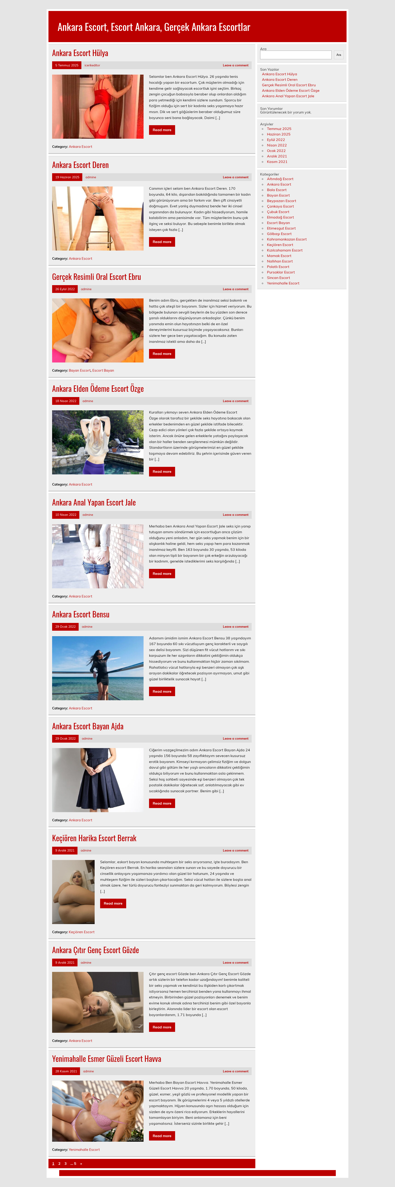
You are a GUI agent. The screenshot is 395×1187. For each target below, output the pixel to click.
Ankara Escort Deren (80, 164)
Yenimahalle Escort (84, 1149)
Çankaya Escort (280, 206)
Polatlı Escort (278, 266)
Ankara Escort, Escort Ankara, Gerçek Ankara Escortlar (154, 26)
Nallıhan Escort (280, 261)
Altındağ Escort (280, 178)
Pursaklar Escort (281, 272)
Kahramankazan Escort (287, 239)
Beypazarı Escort (281, 200)
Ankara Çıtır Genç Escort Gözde (95, 949)
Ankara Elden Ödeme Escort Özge (98, 388)
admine (90, 177)
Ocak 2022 (276, 150)
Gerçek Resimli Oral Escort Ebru (96, 276)
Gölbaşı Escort (279, 233)
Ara (263, 48)
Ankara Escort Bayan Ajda (87, 726)
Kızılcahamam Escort (285, 250)
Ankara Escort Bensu (80, 614)
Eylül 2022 (276, 139)
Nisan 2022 (277, 145)
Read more (162, 129)
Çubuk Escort (278, 211)
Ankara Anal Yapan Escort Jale (94, 502)
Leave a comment (235, 65)
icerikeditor (92, 65)
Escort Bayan (103, 370)
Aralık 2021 (277, 156)
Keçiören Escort (81, 932)
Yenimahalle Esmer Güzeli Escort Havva (106, 1058)
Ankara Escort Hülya (80, 52)
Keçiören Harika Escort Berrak (94, 838)
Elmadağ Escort (280, 217)
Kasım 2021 (277, 161)
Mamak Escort (279, 255)
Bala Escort (277, 189)
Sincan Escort (278, 277)
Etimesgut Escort (281, 228)
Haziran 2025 (279, 134)
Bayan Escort (80, 370)
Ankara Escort (80, 146)
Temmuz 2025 (279, 128)
